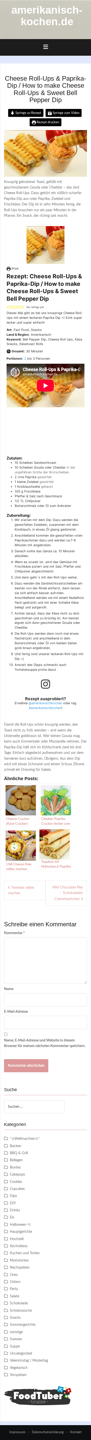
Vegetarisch (19, 1368)
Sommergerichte (22, 1325)
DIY (13, 1203)
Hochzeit (17, 1239)
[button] (8, 307)
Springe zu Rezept (28, 112)
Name (8, 989)
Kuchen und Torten (25, 1253)
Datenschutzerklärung (48, 1432)
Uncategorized (21, 1353)
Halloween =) (20, 1225)
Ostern (15, 1282)
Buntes (15, 1167)
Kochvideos (19, 1246)
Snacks (15, 1318)
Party (14, 1289)
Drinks (15, 1210)
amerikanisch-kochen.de (46, 15)
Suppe (15, 1346)
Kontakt (76, 1432)
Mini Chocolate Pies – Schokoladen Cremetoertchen (67, 893)
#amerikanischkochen (45, 708)
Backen (15, 1146)
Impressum (17, 1432)
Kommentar (14, 933)
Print (15, 268)
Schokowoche (21, 1310)
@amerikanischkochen (45, 703)
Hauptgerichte (21, 1232)
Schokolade (19, 1303)
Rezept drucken (47, 122)
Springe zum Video (65, 112)
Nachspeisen (20, 1267)
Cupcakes (17, 1189)
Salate (14, 1296)
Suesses (16, 1339)
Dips (13, 1196)
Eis (12, 1217)
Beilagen (16, 1160)
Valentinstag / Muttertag (29, 1360)
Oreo (14, 1275)
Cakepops (17, 1174)
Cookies (16, 1182)
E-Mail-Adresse (16, 1012)
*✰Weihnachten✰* (25, 1139)
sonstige (16, 1332)
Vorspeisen (18, 1375)
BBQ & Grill (19, 1153)
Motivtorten (19, 1260)
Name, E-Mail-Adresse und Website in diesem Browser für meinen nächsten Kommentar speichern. (44, 1043)
